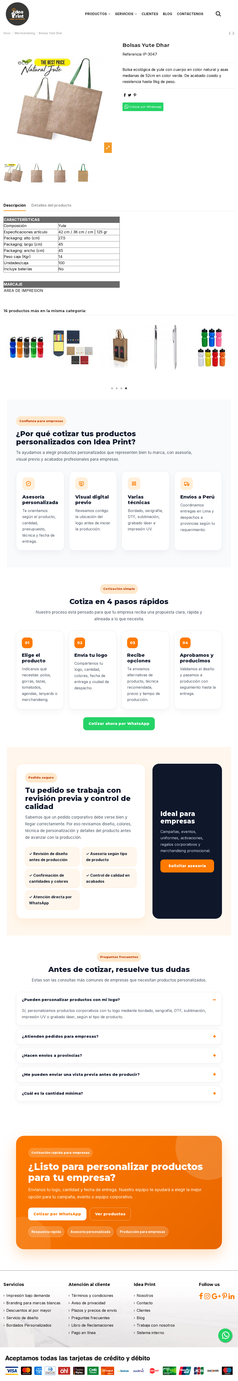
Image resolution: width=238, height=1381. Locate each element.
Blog (141, 1317)
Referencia (132, 54)
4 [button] (126, 388)
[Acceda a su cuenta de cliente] (229, 14)
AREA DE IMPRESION (23, 290)
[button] (126, 14)
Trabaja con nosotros (156, 1325)
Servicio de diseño (22, 1317)
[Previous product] (230, 33)
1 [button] (112, 388)
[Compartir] (125, 95)
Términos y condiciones (92, 1295)
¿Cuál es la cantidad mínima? (52, 1093)
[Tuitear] (129, 95)
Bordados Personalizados (28, 1325)
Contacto (145, 1303)
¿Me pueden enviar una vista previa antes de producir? (81, 1074)
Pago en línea (83, 1332)
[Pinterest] (135, 95)
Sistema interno (150, 1332)
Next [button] (230, 351)
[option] (59, 99)
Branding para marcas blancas (33, 1303)
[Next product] (233, 33)
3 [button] (121, 388)
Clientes (143, 1310)
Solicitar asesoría (187, 866)
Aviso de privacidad (88, 1303)
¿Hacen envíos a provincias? (52, 1055)
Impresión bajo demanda (28, 1295)
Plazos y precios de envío (94, 1310)
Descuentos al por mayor (28, 1310)
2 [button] (116, 388)
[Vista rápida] (26, 372)
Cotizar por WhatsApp (57, 1214)
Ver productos (110, 1214)
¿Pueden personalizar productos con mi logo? (71, 1000)
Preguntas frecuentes (90, 1317)
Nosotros (145, 1295)
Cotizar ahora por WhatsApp (119, 723)
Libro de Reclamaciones (92, 1325)
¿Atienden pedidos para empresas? (60, 1036)
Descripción (14, 205)
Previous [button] (8, 351)
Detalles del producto (51, 205)
